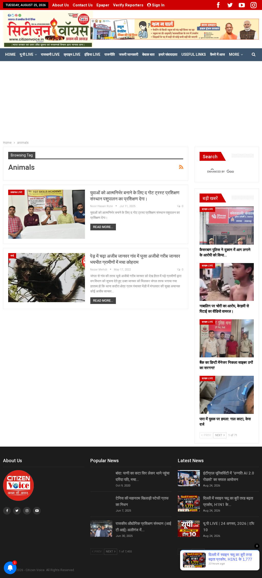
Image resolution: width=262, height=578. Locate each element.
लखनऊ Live (16, 192)
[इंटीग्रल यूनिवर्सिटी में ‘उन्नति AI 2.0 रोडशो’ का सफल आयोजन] (189, 478)
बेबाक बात (148, 54)
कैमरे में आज (217, 54)
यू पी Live (26, 54)
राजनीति (109, 54)
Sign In (158, 5)
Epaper (102, 5)
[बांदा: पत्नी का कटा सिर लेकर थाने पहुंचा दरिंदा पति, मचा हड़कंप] (101, 478)
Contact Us (83, 5)
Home (10, 54)
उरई (12, 255)
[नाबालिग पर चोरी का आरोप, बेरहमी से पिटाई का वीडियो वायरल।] (227, 282)
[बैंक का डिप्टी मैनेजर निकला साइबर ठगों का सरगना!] (227, 338)
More (234, 54)
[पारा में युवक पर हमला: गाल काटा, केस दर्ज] (227, 395)
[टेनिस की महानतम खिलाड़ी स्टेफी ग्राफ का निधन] (101, 503)
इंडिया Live (92, 54)
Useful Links (193, 54)
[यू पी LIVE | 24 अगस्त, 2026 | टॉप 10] (189, 528)
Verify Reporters (128, 5)
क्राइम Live (72, 54)
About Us (60, 5)
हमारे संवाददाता (168, 54)
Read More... (103, 227)
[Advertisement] (131, 99)
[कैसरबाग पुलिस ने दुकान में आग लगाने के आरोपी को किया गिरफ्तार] (227, 226)
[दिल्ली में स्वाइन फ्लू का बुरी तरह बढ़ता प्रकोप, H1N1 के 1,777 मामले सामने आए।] (189, 503)
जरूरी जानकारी (128, 54)
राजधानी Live (50, 54)
